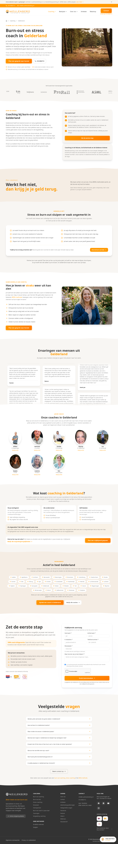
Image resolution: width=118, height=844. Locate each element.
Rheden (66, 586)
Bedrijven (62, 11)
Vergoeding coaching (39, 816)
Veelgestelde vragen (66, 808)
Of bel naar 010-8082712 (106, 14)
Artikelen (84, 11)
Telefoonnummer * (93, 639)
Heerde (82, 581)
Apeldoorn (25, 577)
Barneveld (46, 577)
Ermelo (48, 581)
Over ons (73, 11)
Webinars (63, 819)
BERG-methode (17, 297)
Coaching (51, 11)
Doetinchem (94, 577)
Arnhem (35, 577)
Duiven (13, 581)
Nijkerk (12, 586)
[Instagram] (99, 808)
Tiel (75, 586)
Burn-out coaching (38, 796)
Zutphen (82, 590)
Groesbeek (59, 581)
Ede (22, 581)
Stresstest (36, 805)
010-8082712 (40, 61)
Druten (106, 577)
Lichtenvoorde (94, 581)
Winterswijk (38, 590)
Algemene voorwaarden (13, 840)
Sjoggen (35, 827)
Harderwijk (71, 581)
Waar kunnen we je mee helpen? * (75, 654)
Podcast (62, 813)
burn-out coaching (59, 778)
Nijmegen (23, 586)
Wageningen (95, 586)
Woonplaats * (68, 646)
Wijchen (107, 586)
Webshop (93, 11)
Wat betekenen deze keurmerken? (103, 829)
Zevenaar (71, 590)
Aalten (14, 577)
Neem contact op (58, 771)
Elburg (31, 581)
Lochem (106, 581)
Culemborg (82, 577)
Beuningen (58, 577)
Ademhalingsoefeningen (67, 805)
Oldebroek (46, 586)
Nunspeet (34, 586)
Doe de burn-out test (98, 250)
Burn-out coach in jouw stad (41, 810)
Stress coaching (37, 802)
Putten (57, 586)
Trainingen (36, 813)
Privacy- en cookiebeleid (29, 840)
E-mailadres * (69, 639)
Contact (62, 799)
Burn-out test (37, 799)
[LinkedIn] (103, 803)
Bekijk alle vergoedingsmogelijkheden (19, 541)
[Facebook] (99, 803)
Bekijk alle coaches (72, 602)
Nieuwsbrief (63, 821)
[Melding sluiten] (111, 2)
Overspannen (37, 808)
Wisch (49, 590)
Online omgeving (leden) (17, 816)
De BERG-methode (38, 824)
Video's (62, 816)
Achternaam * (92, 633)
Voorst (84, 586)
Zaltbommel (59, 590)
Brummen (70, 577)
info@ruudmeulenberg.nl (86, 797)
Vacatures (63, 810)
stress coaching (70, 778)
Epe (40, 581)
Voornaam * (68, 633)
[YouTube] (108, 803)
